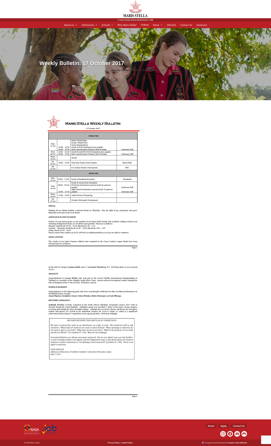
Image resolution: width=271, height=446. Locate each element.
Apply (223, 425)
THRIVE (145, 25)
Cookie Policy (127, 442)
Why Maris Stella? (126, 25)
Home (211, 425)
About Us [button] (69, 25)
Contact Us (186, 25)
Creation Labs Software (237, 443)
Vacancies (201, 25)
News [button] (156, 25)
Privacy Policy (114, 442)
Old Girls (171, 25)
